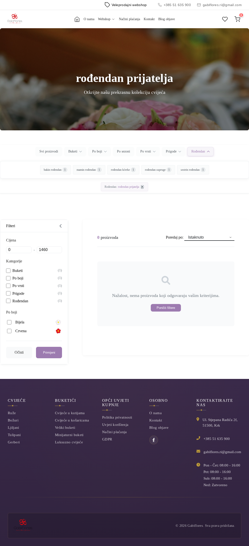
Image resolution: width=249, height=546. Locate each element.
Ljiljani (13, 427)
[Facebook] (153, 440)
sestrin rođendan (192, 169)
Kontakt (149, 19)
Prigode (171, 151)
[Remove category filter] (142, 187)
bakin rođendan (55, 169)
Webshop (104, 19)
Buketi (72, 151)
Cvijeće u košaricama (72, 420)
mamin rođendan (88, 169)
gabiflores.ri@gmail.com (222, 5)
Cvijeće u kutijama (70, 413)
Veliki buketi (65, 427)
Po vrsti (145, 151)
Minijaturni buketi (69, 435)
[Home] (77, 19)
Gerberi (14, 442)
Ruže (12, 413)
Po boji (97, 151)
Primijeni (49, 352)
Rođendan (198, 151)
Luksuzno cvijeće (69, 442)
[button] (34, 226)
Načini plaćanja (129, 19)
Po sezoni (123, 151)
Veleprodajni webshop (129, 5)
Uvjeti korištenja (115, 424)
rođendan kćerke (122, 169)
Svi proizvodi (48, 151)
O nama (89, 19)
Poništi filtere (166, 308)
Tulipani (14, 435)
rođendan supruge (157, 169)
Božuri (13, 420)
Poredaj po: (175, 237)
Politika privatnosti (117, 417)
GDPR (107, 439)
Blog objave (166, 19)
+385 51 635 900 (177, 5)
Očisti (19, 352)
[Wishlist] (225, 19)
